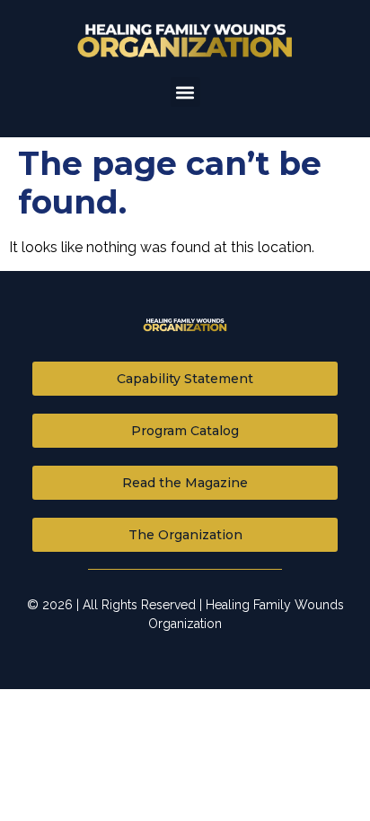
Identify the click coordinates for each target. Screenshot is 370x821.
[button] (185, 92)
